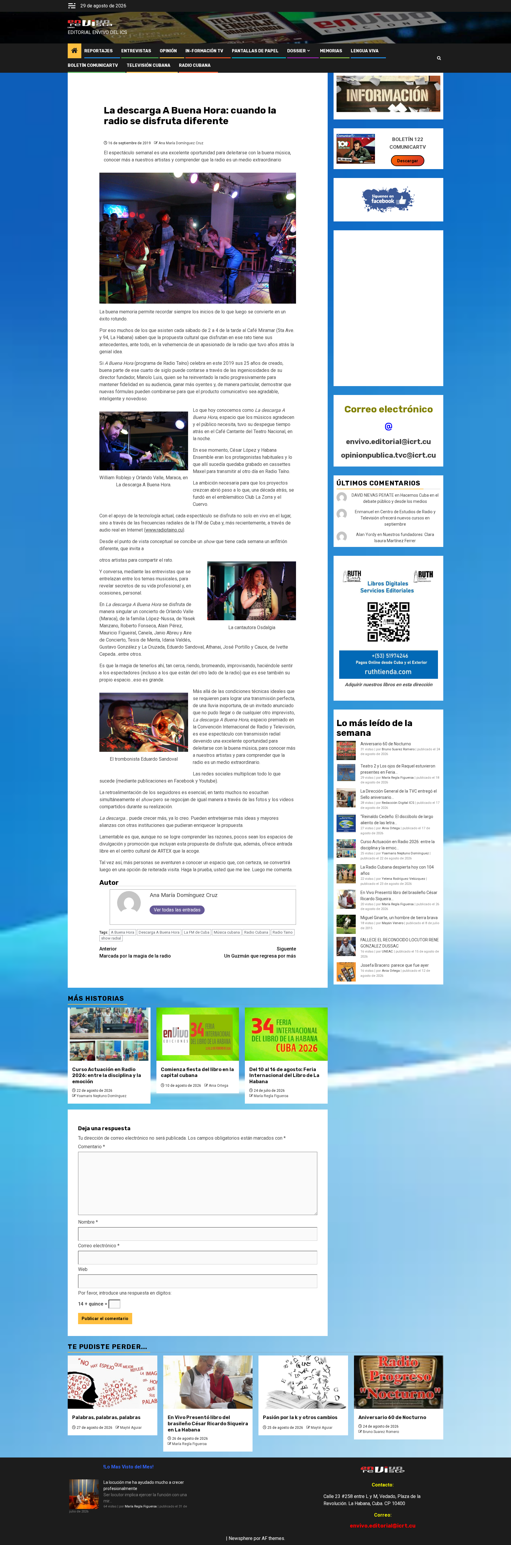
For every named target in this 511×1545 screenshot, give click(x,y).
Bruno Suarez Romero (398, 749)
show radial (111, 938)
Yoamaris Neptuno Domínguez (102, 1096)
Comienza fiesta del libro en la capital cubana (197, 1072)
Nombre (88, 1222)
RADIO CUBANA (195, 65)
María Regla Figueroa (271, 1096)
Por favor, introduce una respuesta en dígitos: (125, 1293)
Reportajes (98, 51)
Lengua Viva (365, 51)
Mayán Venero (392, 923)
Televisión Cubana (148, 65)
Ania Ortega (218, 1086)
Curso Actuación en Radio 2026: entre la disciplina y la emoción (106, 1076)
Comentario (91, 1146)
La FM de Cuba (196, 932)
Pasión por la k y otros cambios (300, 1417)
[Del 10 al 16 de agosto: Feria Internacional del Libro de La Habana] (286, 1034)
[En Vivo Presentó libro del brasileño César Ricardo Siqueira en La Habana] (346, 899)
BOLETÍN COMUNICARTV (93, 65)
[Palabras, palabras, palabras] (112, 1382)
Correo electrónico (98, 1245)
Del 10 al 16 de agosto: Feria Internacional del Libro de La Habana (284, 1076)
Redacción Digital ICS (398, 803)
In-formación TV (204, 51)
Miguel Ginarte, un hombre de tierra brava (399, 917)
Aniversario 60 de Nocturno (385, 743)
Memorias (331, 51)
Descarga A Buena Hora (159, 932)
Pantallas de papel (255, 51)
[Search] (439, 58)
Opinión (168, 51)
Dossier (296, 51)
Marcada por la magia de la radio (135, 952)
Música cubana (227, 932)
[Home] (74, 51)
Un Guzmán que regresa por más (260, 952)
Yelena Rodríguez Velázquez (403, 879)
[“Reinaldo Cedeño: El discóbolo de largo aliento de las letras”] (346, 823)
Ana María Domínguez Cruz (181, 143)
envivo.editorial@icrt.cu (388, 442)
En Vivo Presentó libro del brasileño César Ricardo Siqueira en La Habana (208, 1424)
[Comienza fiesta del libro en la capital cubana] (197, 1034)
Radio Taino (283, 932)
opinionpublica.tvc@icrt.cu (388, 455)
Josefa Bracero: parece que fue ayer (394, 965)
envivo (71, 27)
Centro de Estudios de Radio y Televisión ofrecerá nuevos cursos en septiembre (398, 518)
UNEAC (387, 951)
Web (83, 1269)
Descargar (407, 160)
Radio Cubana (256, 932)
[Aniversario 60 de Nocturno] (399, 1382)
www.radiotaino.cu (164, 530)
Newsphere (241, 1538)
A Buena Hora (122, 932)
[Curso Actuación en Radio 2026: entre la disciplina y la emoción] (109, 1034)
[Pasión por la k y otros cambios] (303, 1382)
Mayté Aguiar (131, 1428)
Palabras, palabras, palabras (106, 1417)
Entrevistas (136, 51)
